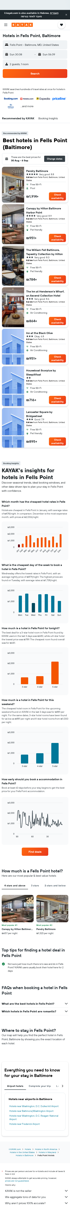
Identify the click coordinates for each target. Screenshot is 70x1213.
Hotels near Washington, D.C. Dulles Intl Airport (34, 1106)
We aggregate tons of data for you (25, 1197)
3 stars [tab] (35, 885)
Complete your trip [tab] (40, 1086)
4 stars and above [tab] (14, 885)
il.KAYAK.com (15, 1149)
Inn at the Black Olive (39, 333)
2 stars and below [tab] (55, 885)
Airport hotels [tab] (15, 1086)
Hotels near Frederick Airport (24, 1123)
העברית (54, 13)
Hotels (28, 1149)
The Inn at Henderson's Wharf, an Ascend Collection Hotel (45, 293)
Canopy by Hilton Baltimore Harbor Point (43, 210)
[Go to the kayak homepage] (22, 25)
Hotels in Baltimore (24, 1155)
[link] (35, 852)
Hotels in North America (46, 1149)
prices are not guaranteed (17, 1181)
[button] (66, 14)
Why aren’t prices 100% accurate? (25, 1203)
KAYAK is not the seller (18, 1190)
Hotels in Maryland (47, 1152)
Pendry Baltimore (37, 171)
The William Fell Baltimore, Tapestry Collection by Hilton (44, 252)
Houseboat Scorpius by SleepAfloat (41, 372)
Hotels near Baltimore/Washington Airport (31, 1111)
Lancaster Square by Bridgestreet (39, 414)
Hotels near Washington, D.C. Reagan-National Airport (33, 1117)
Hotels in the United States (22, 1152)
